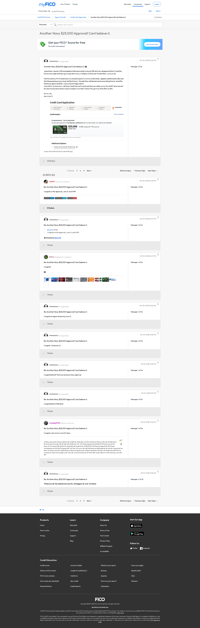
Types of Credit (60, 17)
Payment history (46, 586)
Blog (71, 541)
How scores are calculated (49, 581)
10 (138, 479)
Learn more (120, 613)
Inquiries (104, 576)
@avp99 (50, 230)
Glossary (134, 581)
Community (138, 4)
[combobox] (107, 24)
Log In (156, 4)
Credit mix (74, 576)
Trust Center (104, 536)
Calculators (105, 586)
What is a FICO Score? (48, 571)
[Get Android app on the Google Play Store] (137, 533)
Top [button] (43, 510)
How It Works (65, 4)
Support (147, 4)
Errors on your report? (109, 581)
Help (150, 11)
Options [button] (159, 17)
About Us (103, 525)
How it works (44, 530)
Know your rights (137, 565)
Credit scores (44, 565)
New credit (74, 581)
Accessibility (104, 551)
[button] (158, 58)
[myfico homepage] (47, 5)
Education (127, 4)
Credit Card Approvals (78, 17)
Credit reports (75, 586)
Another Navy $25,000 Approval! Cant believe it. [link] (108, 17)
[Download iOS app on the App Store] (136, 525)
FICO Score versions (47, 576)
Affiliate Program (106, 546)
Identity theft (136, 571)
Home (42, 525)
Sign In (158, 11)
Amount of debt (76, 565)
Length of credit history (78, 571)
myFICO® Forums (58, 11)
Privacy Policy (105, 541)
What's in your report (108, 565)
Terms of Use (104, 530)
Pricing (74, 4)
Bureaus (104, 571)
